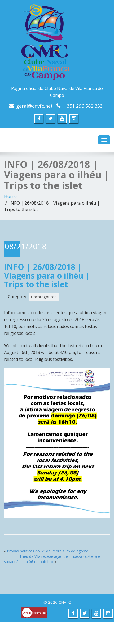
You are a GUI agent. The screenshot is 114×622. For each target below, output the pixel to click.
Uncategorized (44, 296)
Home (10, 196)
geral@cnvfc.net (34, 106)
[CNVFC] (57, 44)
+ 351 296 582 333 (83, 106)
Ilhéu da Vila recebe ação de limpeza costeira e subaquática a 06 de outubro (52, 559)
